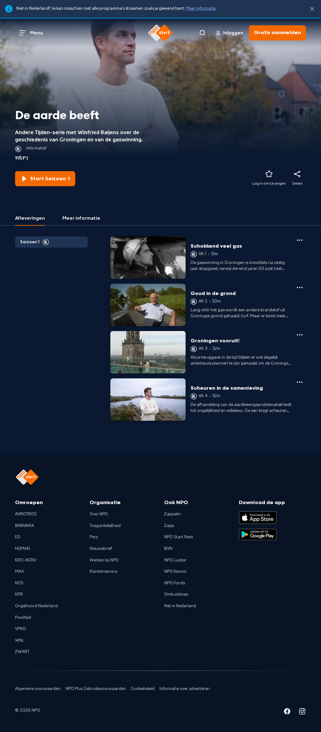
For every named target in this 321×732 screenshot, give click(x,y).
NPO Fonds (174, 583)
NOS (19, 583)
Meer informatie (201, 8)
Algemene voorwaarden (38, 689)
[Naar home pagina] (160, 33)
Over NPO (99, 514)
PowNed (23, 617)
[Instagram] (302, 712)
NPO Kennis (175, 571)
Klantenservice (103, 571)
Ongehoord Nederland (36, 606)
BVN (168, 548)
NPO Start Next (178, 537)
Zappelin (172, 514)
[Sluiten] (312, 9)
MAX (19, 571)
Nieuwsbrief (101, 548)
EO (17, 537)
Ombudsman (176, 594)
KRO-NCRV (25, 560)
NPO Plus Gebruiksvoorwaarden (96, 689)
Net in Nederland (180, 606)
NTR (19, 594)
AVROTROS (26, 514)
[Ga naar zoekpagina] (202, 32)
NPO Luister (175, 560)
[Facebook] (287, 712)
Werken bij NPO (104, 560)
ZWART (22, 652)
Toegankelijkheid (105, 526)
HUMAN (22, 548)
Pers (94, 537)
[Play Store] (257, 534)
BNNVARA (24, 526)
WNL (19, 640)
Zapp (169, 526)
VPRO (20, 629)
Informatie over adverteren (185, 689)
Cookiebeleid (143, 689)
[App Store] (257, 517)
